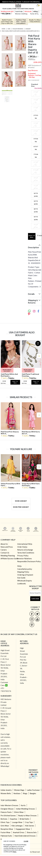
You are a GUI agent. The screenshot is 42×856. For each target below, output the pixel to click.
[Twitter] (37, 613)
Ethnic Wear (19, 812)
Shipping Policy (23, 572)
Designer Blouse (7, 809)
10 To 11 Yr (36, 179)
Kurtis (23, 805)
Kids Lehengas (17, 826)
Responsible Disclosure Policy (29, 561)
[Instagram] (32, 619)
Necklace (16, 793)
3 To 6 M (36, 101)
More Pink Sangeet (21, 507)
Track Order (19, 11)
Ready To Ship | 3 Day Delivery (35, 20)
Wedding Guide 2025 (7, 11)
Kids (9, 28)
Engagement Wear (23, 829)
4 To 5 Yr (36, 132)
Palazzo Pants (6, 812)
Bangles (33, 793)
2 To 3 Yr (36, 116)
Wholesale (28, 11)
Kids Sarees (29, 826)
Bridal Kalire (24, 819)
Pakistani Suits (6, 836)
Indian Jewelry (6, 790)
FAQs (19, 566)
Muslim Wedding (17, 28)
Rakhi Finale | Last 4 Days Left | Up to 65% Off (7, 21)
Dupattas (13, 819)
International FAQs (24, 544)
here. (14, 852)
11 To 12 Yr (36, 187)
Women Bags (19, 790)
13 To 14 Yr (36, 202)
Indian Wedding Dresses (25, 809)
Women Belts (6, 793)
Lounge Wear (17, 822)
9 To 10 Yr (35, 171)
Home (3, 28)
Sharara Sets (32, 832)
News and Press (7, 547)
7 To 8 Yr (36, 155)
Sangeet (28, 28)
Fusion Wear (5, 832)
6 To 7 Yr (36, 148)
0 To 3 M (36, 93)
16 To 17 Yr (36, 226)
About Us (4, 544)
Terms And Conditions (25, 553)
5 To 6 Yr (36, 140)
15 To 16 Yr (36, 218)
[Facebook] (32, 613)
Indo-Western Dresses (9, 805)
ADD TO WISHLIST (40, 235)
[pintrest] (32, 624)
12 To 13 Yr (36, 194)
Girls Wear (5, 826)
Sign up (8, 13)
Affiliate (35, 11)
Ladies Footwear (33, 790)
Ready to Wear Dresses (27, 815)
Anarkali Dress (18, 832)
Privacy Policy (22, 556)
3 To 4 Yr (36, 124)
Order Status (22, 547)
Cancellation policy (24, 569)
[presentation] (3, 356)
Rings (25, 793)
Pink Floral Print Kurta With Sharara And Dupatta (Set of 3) (20, 31)
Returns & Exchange (25, 550)
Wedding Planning (8, 556)
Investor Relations (24, 558)
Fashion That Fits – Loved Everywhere (21, 21)
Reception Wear (7, 829)
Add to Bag (32, 236)
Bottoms (4, 819)
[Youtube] (37, 619)
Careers (4, 550)
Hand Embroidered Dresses (25, 836)
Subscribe (35, 599)
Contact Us (5, 553)
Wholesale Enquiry (24, 581)
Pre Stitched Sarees (8, 815)
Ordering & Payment (25, 575)
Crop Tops (29, 822)
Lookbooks (21, 583)
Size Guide (38, 88)
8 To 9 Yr (36, 163)
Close (26, 841)
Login (2, 13)
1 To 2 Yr (36, 109)
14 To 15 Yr (36, 210)
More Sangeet (21, 501)
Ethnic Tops (5, 822)
